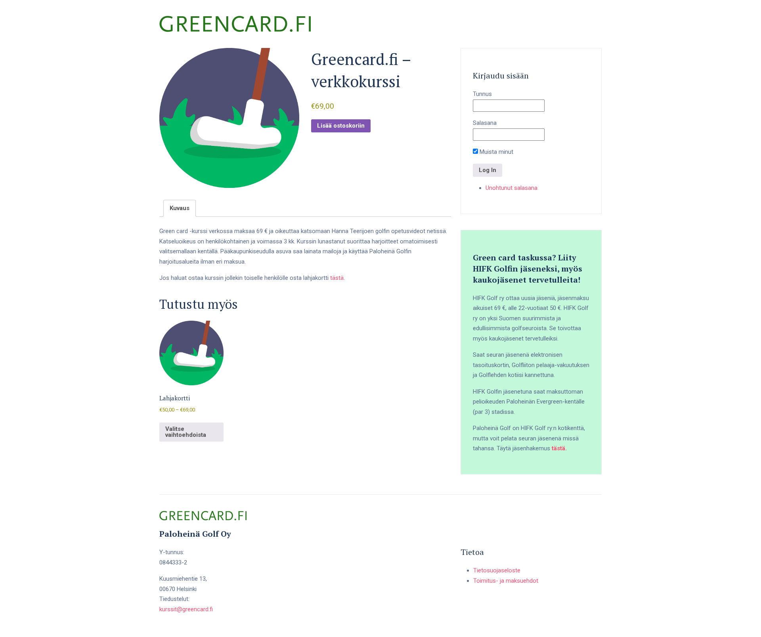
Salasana (485, 122)
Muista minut (495, 151)
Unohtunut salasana (511, 187)
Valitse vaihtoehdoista (185, 431)
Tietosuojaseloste (496, 570)
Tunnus (482, 94)
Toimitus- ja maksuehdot (505, 580)
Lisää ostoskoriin (341, 125)
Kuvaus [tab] (179, 208)
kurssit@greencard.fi (186, 609)
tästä (337, 277)
